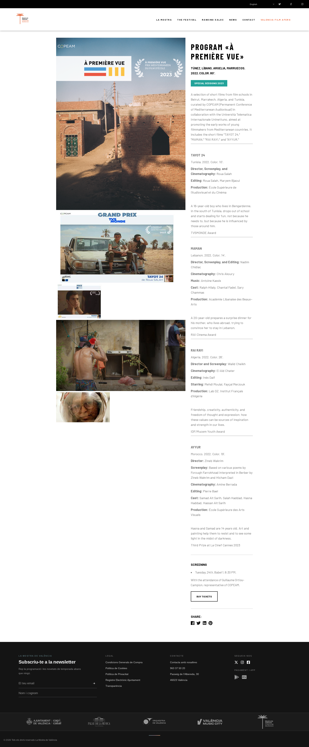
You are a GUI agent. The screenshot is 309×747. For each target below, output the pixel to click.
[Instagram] (242, 662)
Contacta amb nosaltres (183, 662)
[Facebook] (248, 662)
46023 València (178, 680)
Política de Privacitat (117, 674)
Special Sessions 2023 (209, 83)
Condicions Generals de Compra (124, 662)
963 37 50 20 (177, 668)
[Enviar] (94, 683)
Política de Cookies (116, 668)
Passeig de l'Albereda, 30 (184, 674)
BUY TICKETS (204, 596)
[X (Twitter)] (236, 662)
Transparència (114, 685)
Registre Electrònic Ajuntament (123, 680)
